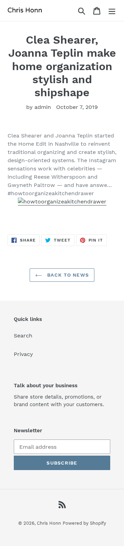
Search (23, 335)
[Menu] (112, 10)
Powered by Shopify (84, 523)
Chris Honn (49, 523)
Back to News (67, 275)
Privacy (23, 354)
